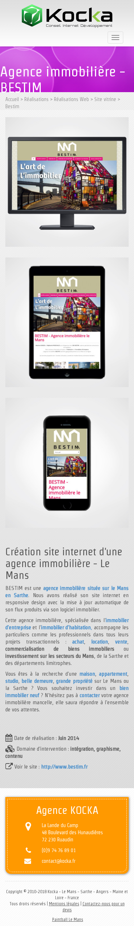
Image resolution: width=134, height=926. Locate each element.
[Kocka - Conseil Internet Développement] (67, 16)
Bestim (12, 106)
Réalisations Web (71, 99)
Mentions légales (64, 903)
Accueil (12, 99)
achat (78, 642)
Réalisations (36, 99)
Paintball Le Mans (67, 919)
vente (121, 642)
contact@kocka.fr (58, 861)
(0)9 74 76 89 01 (59, 850)
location (99, 642)
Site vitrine (105, 99)
